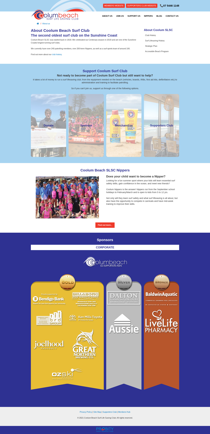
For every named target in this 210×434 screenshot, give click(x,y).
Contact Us (172, 16)
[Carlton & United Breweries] (85, 346)
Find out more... (105, 225)
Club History (150, 35)
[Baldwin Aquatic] (161, 299)
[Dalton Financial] (123, 298)
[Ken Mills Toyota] (85, 318)
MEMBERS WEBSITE (114, 6)
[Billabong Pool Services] (85, 299)
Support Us (133, 16)
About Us (107, 16)
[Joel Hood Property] (49, 346)
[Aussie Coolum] (123, 325)
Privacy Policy (86, 412)
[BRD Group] (49, 318)
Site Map (97, 412)
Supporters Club (110, 412)
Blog (159, 16)
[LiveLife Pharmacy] (161, 321)
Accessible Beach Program (157, 51)
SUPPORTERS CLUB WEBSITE (141, 6)
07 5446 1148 (169, 5)
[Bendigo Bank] (49, 299)
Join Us (120, 16)
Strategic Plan (151, 46)
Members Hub (124, 412)
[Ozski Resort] (67, 374)
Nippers (148, 16)
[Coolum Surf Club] (54, 16)
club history (57, 54)
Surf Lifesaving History (155, 41)
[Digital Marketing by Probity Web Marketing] (105, 431)
